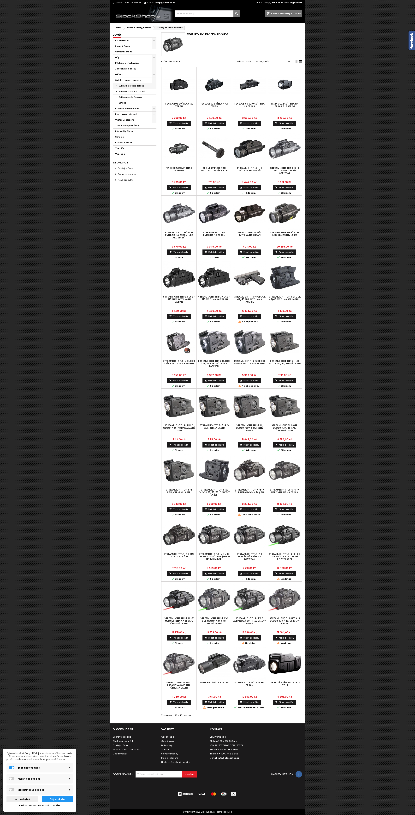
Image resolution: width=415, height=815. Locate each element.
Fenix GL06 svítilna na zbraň (179, 105)
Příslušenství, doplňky (127, 63)
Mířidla (119, 74)
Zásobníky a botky (125, 68)
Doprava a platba (126, 174)
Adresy (165, 749)
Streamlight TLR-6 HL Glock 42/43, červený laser (249, 428)
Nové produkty (125, 179)
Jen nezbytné (22, 799)
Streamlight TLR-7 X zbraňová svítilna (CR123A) (249, 556)
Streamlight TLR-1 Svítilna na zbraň (214, 234)
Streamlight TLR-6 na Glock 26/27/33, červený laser (214, 492)
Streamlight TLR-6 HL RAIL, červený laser (179, 491)
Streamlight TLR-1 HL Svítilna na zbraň (249, 169)
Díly (117, 57)
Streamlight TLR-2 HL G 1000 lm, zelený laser (284, 234)
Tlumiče (119, 148)
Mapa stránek (120, 753)
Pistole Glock (122, 40)
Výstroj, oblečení (124, 119)
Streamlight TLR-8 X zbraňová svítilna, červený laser (179, 685)
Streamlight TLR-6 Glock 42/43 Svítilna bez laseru (285, 298)
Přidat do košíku (179, 123)
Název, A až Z (273, 62)
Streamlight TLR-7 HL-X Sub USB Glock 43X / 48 (249, 491)
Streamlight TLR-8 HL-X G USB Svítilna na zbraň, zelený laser (285, 556)
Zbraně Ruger (123, 46)
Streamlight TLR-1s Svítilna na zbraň (249, 234)
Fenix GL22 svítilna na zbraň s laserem (284, 105)
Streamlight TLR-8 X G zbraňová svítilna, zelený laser (249, 621)
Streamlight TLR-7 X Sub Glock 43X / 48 (179, 555)
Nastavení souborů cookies (175, 762)
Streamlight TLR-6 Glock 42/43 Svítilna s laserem (179, 362)
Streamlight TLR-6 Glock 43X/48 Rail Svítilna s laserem (214, 363)
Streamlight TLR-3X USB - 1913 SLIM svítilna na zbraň (179, 299)
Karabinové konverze (127, 108)
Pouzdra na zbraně (126, 114)
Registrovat (296, 2)
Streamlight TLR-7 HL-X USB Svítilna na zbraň (284, 491)
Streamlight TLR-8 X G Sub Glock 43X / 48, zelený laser (214, 621)
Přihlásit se (277, 2)
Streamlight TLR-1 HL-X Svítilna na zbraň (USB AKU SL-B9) (179, 235)
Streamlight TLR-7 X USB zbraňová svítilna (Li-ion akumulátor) (214, 556)
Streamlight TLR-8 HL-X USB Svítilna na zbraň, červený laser (179, 621)
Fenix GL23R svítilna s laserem (179, 169)
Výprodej (120, 154)
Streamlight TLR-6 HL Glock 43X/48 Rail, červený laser (284, 428)
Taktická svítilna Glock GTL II (284, 684)
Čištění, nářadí (123, 142)
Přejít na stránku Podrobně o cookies (39, 805)
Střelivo (119, 136)
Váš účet (167, 729)
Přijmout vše (57, 799)
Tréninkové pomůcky (127, 125)
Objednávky (167, 741)
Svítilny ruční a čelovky (130, 97)
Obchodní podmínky (124, 741)
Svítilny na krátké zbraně (131, 85)
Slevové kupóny (169, 753)
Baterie (122, 102)
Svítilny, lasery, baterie (128, 80)
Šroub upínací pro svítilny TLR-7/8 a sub (214, 169)
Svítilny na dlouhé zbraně (132, 91)
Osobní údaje (168, 736)
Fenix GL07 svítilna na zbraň (214, 105)
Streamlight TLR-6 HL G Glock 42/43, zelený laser (284, 362)
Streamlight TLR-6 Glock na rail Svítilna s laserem (249, 362)
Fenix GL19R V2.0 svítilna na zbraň (249, 105)
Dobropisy (166, 745)
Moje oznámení (169, 757)
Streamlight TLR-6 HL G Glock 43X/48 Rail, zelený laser (179, 428)
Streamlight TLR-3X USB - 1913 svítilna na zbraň (214, 298)
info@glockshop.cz (165, 2)
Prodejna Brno (125, 168)
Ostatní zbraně (123, 51)
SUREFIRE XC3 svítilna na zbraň (249, 684)
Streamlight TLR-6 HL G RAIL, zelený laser (214, 426)
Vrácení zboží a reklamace (127, 749)
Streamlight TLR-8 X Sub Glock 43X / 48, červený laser (284, 621)
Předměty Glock (124, 131)
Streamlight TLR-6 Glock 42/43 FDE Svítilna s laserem (249, 299)
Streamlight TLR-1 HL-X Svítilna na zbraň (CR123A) (284, 170)
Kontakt (216, 729)
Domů (117, 35)
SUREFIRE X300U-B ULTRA (214, 682)
